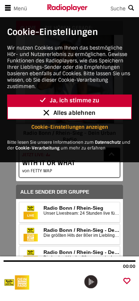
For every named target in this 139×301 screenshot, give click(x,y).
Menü (20, 8)
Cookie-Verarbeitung (37, 148)
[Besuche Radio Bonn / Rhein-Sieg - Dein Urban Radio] (42, 282)
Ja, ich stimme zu (74, 100)
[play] (91, 281)
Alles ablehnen (74, 113)
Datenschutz (108, 142)
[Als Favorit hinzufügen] (127, 281)
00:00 (129, 266)
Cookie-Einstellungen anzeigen (69, 127)
